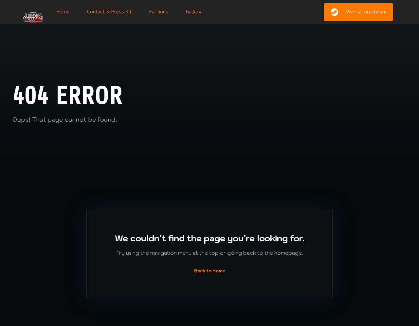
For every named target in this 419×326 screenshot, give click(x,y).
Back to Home (209, 271)
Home (63, 12)
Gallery (193, 12)
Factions (158, 12)
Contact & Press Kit (109, 12)
